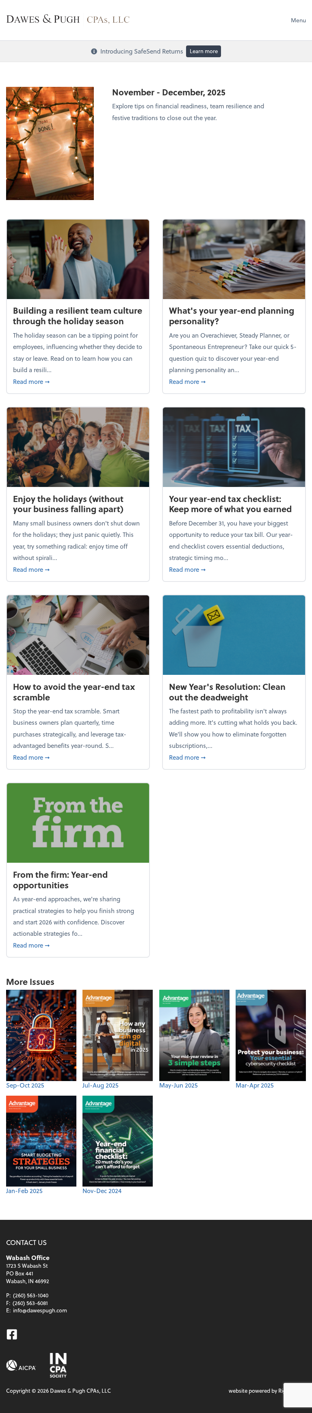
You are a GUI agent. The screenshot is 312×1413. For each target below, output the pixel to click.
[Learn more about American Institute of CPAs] (21, 1365)
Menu (298, 20)
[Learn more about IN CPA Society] (57, 1365)
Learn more (204, 51)
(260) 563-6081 (30, 1303)
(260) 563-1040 (30, 1295)
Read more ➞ (78, 381)
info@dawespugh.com (40, 1310)
